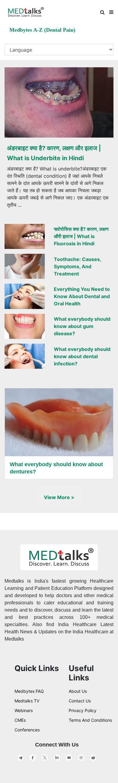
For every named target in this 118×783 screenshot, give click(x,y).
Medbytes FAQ (29, 691)
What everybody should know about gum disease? (82, 326)
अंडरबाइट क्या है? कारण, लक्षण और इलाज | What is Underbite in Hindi (54, 153)
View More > (59, 497)
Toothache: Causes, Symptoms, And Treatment (77, 266)
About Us (78, 691)
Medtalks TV (27, 700)
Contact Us (80, 700)
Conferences (27, 729)
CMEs (20, 720)
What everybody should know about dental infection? (82, 356)
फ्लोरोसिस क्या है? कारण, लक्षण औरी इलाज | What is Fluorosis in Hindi (81, 236)
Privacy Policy (83, 710)
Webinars (24, 710)
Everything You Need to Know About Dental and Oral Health (82, 296)
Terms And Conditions (90, 720)
